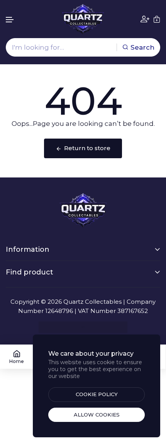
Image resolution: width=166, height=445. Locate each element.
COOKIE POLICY (97, 394)
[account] (145, 19)
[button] (10, 20)
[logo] (83, 19)
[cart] (156, 19)
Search (142, 47)
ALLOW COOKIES (97, 415)
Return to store (87, 148)
